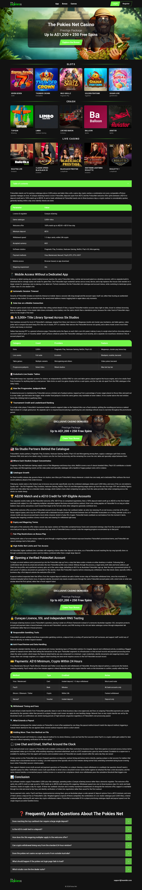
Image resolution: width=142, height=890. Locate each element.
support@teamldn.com (123, 880)
